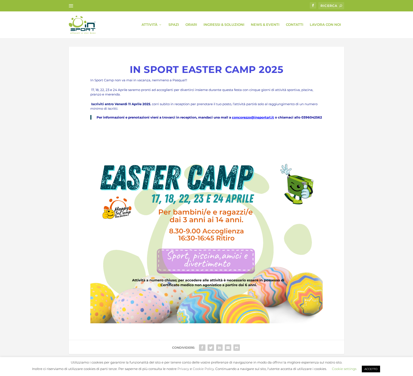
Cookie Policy (203, 369)
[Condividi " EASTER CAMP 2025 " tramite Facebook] (202, 347)
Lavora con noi (325, 25)
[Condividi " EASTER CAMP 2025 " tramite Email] (228, 347)
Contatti (294, 25)
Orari (191, 25)
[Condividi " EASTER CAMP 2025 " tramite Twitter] (210, 347)
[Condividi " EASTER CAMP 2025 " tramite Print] (236, 347)
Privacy (183, 369)
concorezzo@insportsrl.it (253, 117)
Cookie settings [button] (344, 369)
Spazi (173, 25)
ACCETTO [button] (371, 369)
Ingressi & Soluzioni (223, 25)
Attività (149, 25)
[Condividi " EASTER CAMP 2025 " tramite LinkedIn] (219, 347)
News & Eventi (265, 25)
